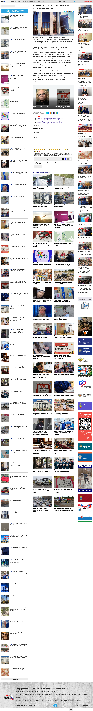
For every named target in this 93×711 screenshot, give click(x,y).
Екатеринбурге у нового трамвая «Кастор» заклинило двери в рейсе (42, 470)
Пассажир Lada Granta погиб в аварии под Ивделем (41, 187)
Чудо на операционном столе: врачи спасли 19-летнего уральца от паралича (63, 432)
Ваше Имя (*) (37, 132)
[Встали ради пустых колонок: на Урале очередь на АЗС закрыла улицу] (42, 501)
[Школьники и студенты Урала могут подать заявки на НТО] (64, 367)
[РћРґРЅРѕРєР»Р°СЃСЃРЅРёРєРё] (67, 11)
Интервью (31, 1)
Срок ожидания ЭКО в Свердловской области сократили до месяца (42, 356)
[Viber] (70, 11)
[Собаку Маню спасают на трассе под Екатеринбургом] (64, 180)
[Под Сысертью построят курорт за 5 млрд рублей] (64, 236)
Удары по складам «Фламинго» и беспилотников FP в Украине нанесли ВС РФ (41, 225)
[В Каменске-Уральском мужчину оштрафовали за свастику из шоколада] (64, 482)
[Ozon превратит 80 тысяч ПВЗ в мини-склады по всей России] (64, 293)
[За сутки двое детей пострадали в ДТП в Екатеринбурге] (64, 198)
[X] (69, 11)
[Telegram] (68, 11)
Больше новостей (14, 679)
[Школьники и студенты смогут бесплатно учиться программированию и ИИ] (42, 367)
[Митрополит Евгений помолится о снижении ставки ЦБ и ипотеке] (42, 311)
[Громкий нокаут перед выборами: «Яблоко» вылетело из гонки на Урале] (64, 443)
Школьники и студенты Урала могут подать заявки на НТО (64, 375)
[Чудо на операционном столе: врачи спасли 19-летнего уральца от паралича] (64, 424)
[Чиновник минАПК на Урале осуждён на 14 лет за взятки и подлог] (53, 24)
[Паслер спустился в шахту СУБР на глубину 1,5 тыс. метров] (42, 293)
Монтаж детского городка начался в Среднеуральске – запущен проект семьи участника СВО (63, 264)
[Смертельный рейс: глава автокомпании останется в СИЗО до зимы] (42, 482)
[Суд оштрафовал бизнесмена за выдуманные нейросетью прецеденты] (42, 443)
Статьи (24, 1)
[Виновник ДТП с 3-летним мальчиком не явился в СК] (64, 311)
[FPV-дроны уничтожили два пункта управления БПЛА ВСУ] (64, 275)
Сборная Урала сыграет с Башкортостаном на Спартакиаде (42, 263)
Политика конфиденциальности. (42, 691)
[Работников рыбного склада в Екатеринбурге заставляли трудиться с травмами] (42, 329)
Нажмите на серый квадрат (42, 159)
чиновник (60, 77)
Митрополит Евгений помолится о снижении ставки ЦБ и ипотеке (42, 318)
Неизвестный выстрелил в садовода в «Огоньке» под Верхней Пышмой (42, 245)
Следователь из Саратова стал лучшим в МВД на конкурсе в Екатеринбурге (41, 206)
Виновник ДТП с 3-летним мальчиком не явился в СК (61, 318)
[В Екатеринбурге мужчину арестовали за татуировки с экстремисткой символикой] (42, 424)
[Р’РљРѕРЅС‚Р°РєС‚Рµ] (66, 11)
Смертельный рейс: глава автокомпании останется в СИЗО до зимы (42, 490)
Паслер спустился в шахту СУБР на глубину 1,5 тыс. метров (42, 300)
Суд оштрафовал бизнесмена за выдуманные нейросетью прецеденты (41, 452)
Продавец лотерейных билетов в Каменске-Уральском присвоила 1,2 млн (50, 118)
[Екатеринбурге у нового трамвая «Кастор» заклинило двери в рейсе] (42, 463)
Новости (18, 1)
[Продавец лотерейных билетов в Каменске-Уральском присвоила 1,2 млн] (64, 329)
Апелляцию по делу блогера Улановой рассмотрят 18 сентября (48, 119)
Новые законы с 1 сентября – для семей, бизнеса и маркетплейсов (42, 283)
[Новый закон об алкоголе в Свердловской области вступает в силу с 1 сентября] (64, 348)
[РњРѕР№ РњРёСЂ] (73, 11)
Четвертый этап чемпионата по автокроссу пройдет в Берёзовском (63, 509)
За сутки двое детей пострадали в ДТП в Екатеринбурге (63, 205)
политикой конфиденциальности (52, 709)
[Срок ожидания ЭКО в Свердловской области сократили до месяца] (42, 348)
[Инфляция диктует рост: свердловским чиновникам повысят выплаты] (64, 463)
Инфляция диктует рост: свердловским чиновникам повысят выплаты (61, 471)
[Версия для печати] (73, 113)
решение (41, 81)
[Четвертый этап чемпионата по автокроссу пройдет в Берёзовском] (64, 501)
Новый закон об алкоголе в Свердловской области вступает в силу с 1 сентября (63, 356)
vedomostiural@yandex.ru (29, 705)
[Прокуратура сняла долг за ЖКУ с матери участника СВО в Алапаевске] (64, 387)
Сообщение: (37, 138)
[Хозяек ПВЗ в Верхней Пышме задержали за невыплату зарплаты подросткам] (64, 217)
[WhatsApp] (71, 11)
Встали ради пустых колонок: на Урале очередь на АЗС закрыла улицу (41, 510)
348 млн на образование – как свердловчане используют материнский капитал (62, 413)
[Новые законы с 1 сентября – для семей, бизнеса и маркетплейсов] (42, 275)
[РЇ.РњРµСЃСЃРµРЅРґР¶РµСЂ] (64, 11)
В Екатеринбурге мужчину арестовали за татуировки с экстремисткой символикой (40, 432)
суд (35, 81)
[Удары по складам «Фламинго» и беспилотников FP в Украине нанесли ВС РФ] (42, 217)
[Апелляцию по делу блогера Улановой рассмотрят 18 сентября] (42, 387)
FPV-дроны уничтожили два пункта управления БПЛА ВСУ (63, 283)
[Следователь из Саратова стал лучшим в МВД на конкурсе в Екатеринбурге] (42, 198)
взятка (37, 81)
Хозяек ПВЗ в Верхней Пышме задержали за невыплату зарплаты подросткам (63, 225)
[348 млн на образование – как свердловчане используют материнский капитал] (64, 405)
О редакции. (54, 691)
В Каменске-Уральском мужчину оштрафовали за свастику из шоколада (63, 490)
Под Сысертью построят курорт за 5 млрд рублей (63, 244)
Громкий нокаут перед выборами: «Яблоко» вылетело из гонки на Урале (63, 452)
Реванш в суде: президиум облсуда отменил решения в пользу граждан (49, 122)
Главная (12, 1)
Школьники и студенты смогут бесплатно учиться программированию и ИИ (41, 376)
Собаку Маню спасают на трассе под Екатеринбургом (64, 187)
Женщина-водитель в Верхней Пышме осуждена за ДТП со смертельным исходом (51, 123)
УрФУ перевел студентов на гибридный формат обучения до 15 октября (42, 413)
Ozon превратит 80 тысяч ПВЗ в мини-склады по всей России (62, 300)
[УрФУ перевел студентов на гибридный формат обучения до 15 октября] (42, 405)
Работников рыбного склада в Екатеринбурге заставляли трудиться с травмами (41, 337)
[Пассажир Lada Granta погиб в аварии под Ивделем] (42, 180)
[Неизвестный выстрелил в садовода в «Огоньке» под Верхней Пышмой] (42, 236)
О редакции (38, 1)
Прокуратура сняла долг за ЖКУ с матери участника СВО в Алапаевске (64, 394)
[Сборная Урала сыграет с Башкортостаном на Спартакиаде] (42, 256)
